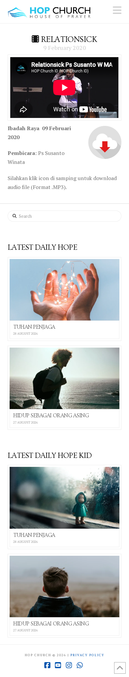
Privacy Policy (87, 655)
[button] (117, 10)
